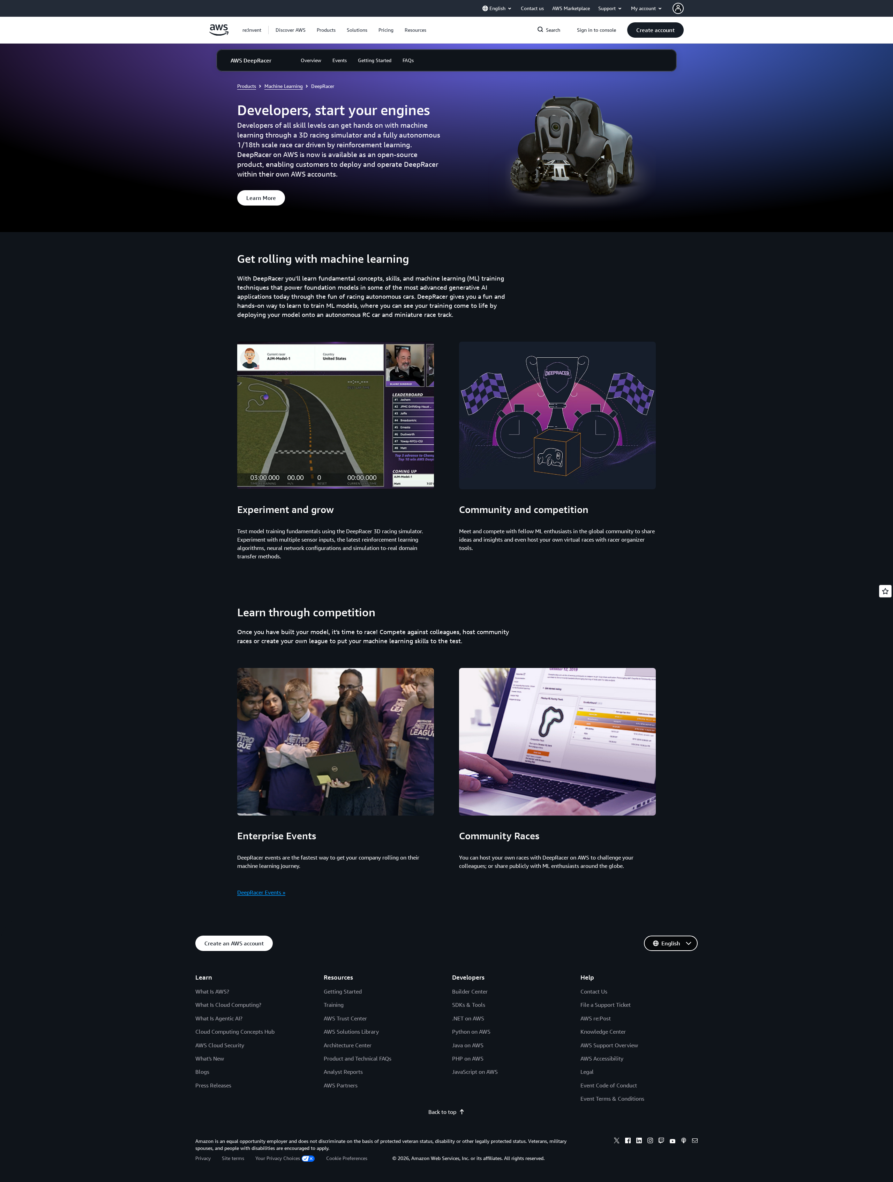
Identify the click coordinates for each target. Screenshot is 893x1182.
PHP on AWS (467, 1058)
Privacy (203, 1158)
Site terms (233, 1158)
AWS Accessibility (601, 1058)
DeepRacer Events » (261, 892)
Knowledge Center (603, 1031)
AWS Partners (341, 1085)
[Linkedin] (639, 1141)
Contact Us (593, 991)
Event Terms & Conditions (612, 1098)
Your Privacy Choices (277, 1158)
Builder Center (470, 991)
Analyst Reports (343, 1071)
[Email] (695, 1141)
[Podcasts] (683, 1141)
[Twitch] (661, 1141)
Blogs (202, 1071)
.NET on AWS (468, 1018)
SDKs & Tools (468, 1004)
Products (246, 86)
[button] (290, 30)
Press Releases (213, 1085)
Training (334, 1004)
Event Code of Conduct (608, 1085)
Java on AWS (467, 1045)
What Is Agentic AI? (218, 1018)
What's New (209, 1058)
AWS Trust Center (345, 1018)
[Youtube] (672, 1141)
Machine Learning (283, 86)
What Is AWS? (212, 991)
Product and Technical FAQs (357, 1058)
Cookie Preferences (346, 1158)
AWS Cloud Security (219, 1045)
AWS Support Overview (609, 1045)
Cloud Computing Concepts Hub (235, 1031)
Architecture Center (348, 1045)
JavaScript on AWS (475, 1071)
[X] (617, 1141)
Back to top (442, 1111)
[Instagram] (650, 1141)
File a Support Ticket (605, 1004)
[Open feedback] (885, 591)
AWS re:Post (595, 1018)
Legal (587, 1071)
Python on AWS (471, 1031)
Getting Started (343, 991)
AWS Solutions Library (351, 1031)
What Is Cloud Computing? (228, 1004)
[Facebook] (628, 1141)
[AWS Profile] (678, 8)
